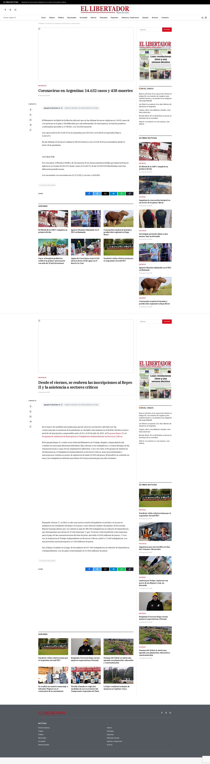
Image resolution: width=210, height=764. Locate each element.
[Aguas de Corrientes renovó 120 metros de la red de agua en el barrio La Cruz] (86, 247)
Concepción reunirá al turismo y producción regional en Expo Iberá (118, 232)
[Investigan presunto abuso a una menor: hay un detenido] (155, 219)
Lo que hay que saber (47, 185)
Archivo (155, 18)
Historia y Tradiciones (130, 18)
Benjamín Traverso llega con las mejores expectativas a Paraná (85, 659)
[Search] (202, 17)
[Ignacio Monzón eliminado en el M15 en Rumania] (86, 218)
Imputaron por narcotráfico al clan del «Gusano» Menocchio (154, 548)
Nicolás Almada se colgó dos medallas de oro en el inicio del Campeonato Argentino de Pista (85, 688)
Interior (93, 18)
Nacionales (71, 18)
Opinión (145, 18)
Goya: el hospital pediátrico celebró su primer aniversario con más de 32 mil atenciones (51, 260)
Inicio (43, 18)
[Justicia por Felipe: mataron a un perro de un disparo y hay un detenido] (155, 565)
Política (61, 18)
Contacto (165, 18)
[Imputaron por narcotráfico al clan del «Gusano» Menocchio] (155, 531)
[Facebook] (30, 110)
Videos (52, 18)
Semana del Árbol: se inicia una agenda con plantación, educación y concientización (118, 660)
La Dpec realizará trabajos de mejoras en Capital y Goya (117, 687)
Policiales (103, 18)
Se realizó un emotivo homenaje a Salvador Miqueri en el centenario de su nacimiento (53, 688)
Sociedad (83, 18)
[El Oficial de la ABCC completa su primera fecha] (53, 218)
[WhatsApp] (30, 130)
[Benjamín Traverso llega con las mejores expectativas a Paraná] (86, 646)
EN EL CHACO (147, 89)
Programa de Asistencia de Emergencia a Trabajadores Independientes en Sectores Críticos (82, 436)
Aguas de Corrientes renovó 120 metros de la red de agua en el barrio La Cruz (85, 260)
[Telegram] (30, 125)
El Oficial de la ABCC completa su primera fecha (52, 231)
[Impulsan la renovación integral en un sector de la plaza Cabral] (155, 185)
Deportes (114, 18)
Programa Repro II (115, 433)
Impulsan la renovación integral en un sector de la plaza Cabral (44, 2)
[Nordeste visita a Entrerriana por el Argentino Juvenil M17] (118, 247)
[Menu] (206, 17)
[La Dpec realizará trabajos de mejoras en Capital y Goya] (118, 675)
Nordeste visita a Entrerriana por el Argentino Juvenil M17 (118, 259)
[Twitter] (30, 115)
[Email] (30, 120)
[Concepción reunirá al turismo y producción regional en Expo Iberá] (118, 218)
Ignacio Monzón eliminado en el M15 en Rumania (85, 231)
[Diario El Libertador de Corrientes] (105, 9)
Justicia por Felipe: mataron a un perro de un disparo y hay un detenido (153, 582)
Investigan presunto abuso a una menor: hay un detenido (153, 235)
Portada (40, 23)
